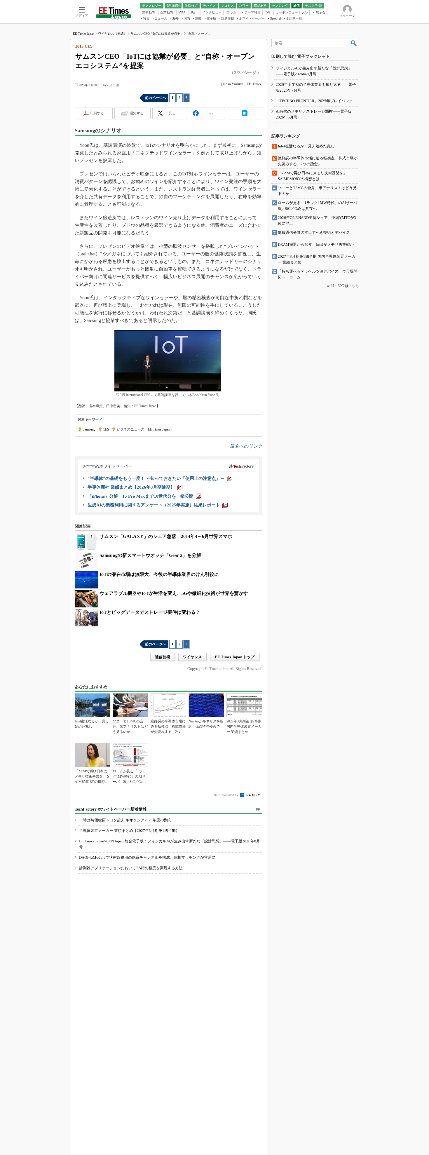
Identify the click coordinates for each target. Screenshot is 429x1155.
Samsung (89, 429)
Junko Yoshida (232, 84)
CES (106, 429)
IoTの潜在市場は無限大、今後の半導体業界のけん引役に (159, 574)
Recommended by (226, 795)
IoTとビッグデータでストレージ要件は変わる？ (150, 612)
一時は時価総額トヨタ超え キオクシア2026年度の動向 (125, 820)
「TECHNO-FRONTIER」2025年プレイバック (314, 101)
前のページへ (155, 98)
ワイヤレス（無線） (112, 33)
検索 (354, 43)
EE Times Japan (84, 33)
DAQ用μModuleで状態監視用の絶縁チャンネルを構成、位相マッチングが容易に (147, 857)
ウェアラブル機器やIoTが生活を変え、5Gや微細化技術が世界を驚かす (174, 593)
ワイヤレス (192, 657)
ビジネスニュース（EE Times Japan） (145, 429)
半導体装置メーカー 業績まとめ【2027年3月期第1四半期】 (129, 830)
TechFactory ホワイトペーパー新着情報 (111, 809)
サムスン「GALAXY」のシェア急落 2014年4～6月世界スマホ (166, 536)
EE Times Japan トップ (234, 657)
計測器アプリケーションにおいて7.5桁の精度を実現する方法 (131, 868)
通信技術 (162, 657)
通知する (137, 113)
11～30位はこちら (345, 286)
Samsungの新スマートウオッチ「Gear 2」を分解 (150, 555)
